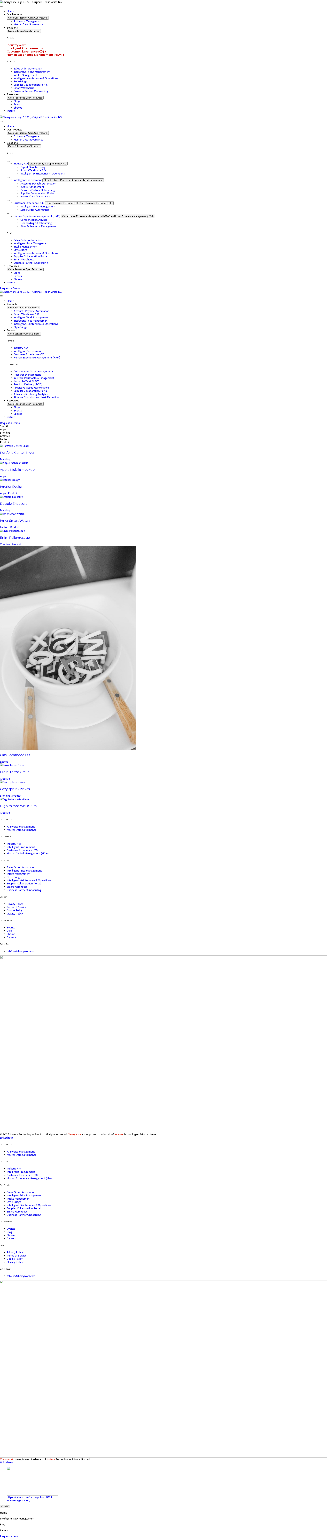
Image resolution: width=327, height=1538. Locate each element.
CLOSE (5, 1506)
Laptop (4, 761)
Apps (3, 476)
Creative (5, 778)
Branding (5, 459)
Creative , (6, 544)
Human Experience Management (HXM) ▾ (35, 54)
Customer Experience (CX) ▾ (26, 51)
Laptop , (5, 527)
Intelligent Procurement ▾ (25, 48)
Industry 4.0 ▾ (16, 45)
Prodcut (12, 493)
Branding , (6, 795)
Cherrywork (74, 1134)
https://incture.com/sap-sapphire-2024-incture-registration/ (30, 1499)
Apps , (4, 493)
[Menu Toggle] (1, 6)
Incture (119, 1134)
